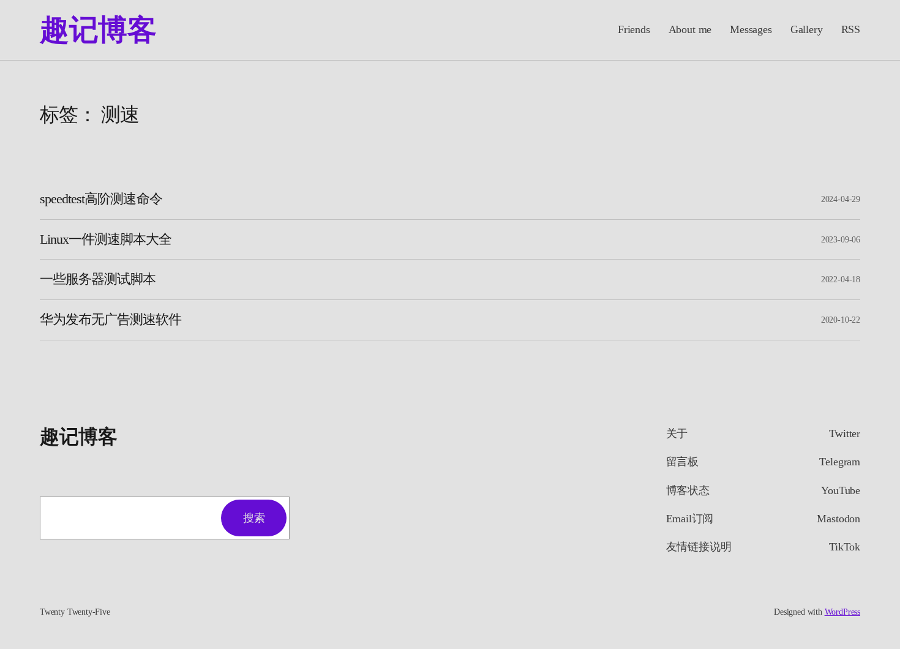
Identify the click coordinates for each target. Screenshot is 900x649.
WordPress (842, 612)
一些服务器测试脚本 (98, 279)
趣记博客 (98, 29)
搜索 (253, 518)
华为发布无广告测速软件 (110, 319)
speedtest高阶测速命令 (101, 199)
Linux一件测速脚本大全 (106, 239)
